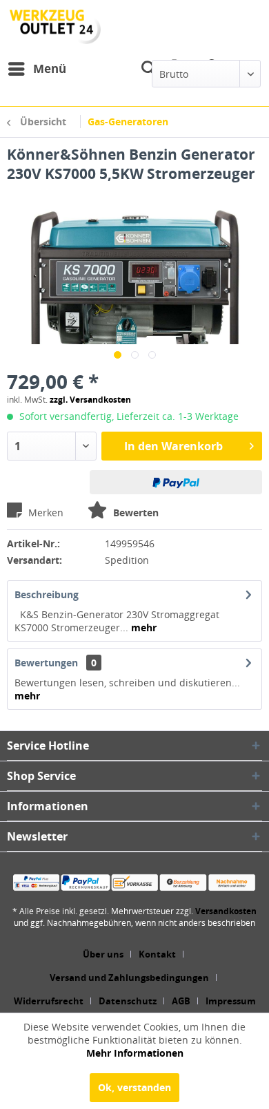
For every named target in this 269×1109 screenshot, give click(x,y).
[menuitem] (36, 69)
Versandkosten (226, 911)
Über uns (103, 954)
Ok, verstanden (134, 1087)
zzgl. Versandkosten (90, 399)
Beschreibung (46, 594)
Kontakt (157, 954)
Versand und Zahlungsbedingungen (129, 977)
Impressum (231, 1001)
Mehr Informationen (134, 1052)
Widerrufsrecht (48, 1001)
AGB (181, 1001)
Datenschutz (128, 1001)
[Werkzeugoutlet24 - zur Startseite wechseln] (55, 27)
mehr (142, 627)
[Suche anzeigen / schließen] (148, 69)
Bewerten (134, 512)
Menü (49, 68)
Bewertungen (46, 662)
